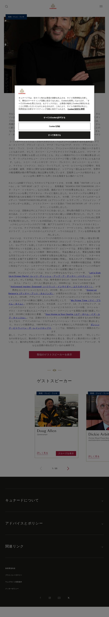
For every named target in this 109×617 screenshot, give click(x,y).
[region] (54, 113)
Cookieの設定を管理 (76, 109)
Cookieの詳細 (54, 126)
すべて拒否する (54, 135)
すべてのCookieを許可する (54, 118)
